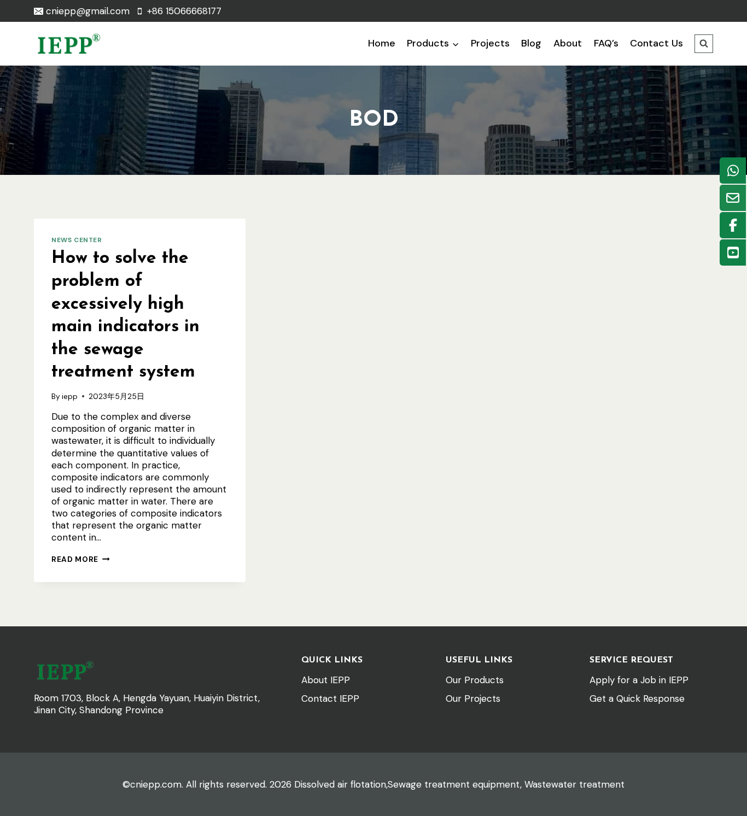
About (567, 43)
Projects (490, 43)
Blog (531, 43)
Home (381, 43)
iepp (70, 396)
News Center (76, 240)
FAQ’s (606, 43)
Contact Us (656, 43)
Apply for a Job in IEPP (639, 680)
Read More (80, 559)
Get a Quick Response (637, 698)
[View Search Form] (704, 43)
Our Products (475, 680)
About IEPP (325, 680)
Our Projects (473, 698)
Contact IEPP (330, 698)
